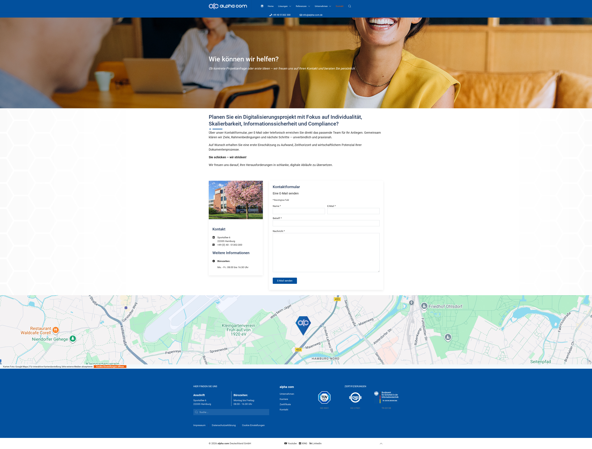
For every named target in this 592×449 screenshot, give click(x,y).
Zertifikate (285, 404)
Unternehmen (287, 393)
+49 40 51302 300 (281, 15)
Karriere (284, 399)
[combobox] (231, 412)
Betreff (277, 218)
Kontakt (284, 409)
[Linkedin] (262, 6)
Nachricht (279, 231)
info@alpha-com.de (313, 15)
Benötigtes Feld (281, 200)
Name (277, 206)
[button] (349, 6)
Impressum (199, 425)
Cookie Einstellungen (253, 425)
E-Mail (331, 206)
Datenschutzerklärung (224, 425)
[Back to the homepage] (230, 6)
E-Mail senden (284, 280)
